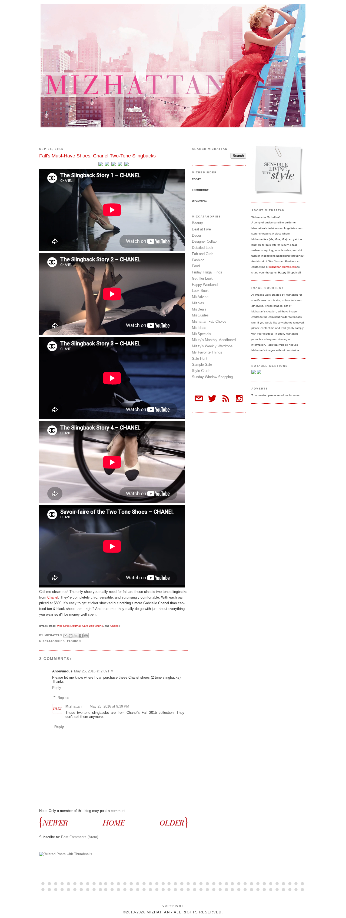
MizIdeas (199, 328)
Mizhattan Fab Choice (209, 321)
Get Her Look (202, 278)
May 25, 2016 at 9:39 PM (109, 706)
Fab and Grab (202, 254)
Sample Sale (202, 364)
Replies (63, 697)
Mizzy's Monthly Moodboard (214, 340)
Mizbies (198, 303)
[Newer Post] (56, 822)
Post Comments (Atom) (79, 837)
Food (196, 266)
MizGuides (200, 315)
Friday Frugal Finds (207, 272)
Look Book (200, 291)
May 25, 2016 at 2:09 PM (94, 671)
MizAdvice (200, 297)
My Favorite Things (207, 352)
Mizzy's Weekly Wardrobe (212, 346)
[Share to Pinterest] (86, 635)
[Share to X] (75, 635)
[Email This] (65, 635)
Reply (56, 688)
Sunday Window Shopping (212, 377)
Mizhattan (73, 706)
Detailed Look (202, 248)
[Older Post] (171, 822)
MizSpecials (201, 334)
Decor (196, 235)
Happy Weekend (205, 285)
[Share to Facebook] (81, 635)
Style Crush (201, 371)
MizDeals (199, 309)
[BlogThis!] (70, 635)
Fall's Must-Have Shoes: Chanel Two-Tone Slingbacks (97, 155)
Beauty (197, 223)
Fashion (74, 641)
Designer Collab (204, 241)
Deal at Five (201, 229)
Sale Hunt (199, 358)
